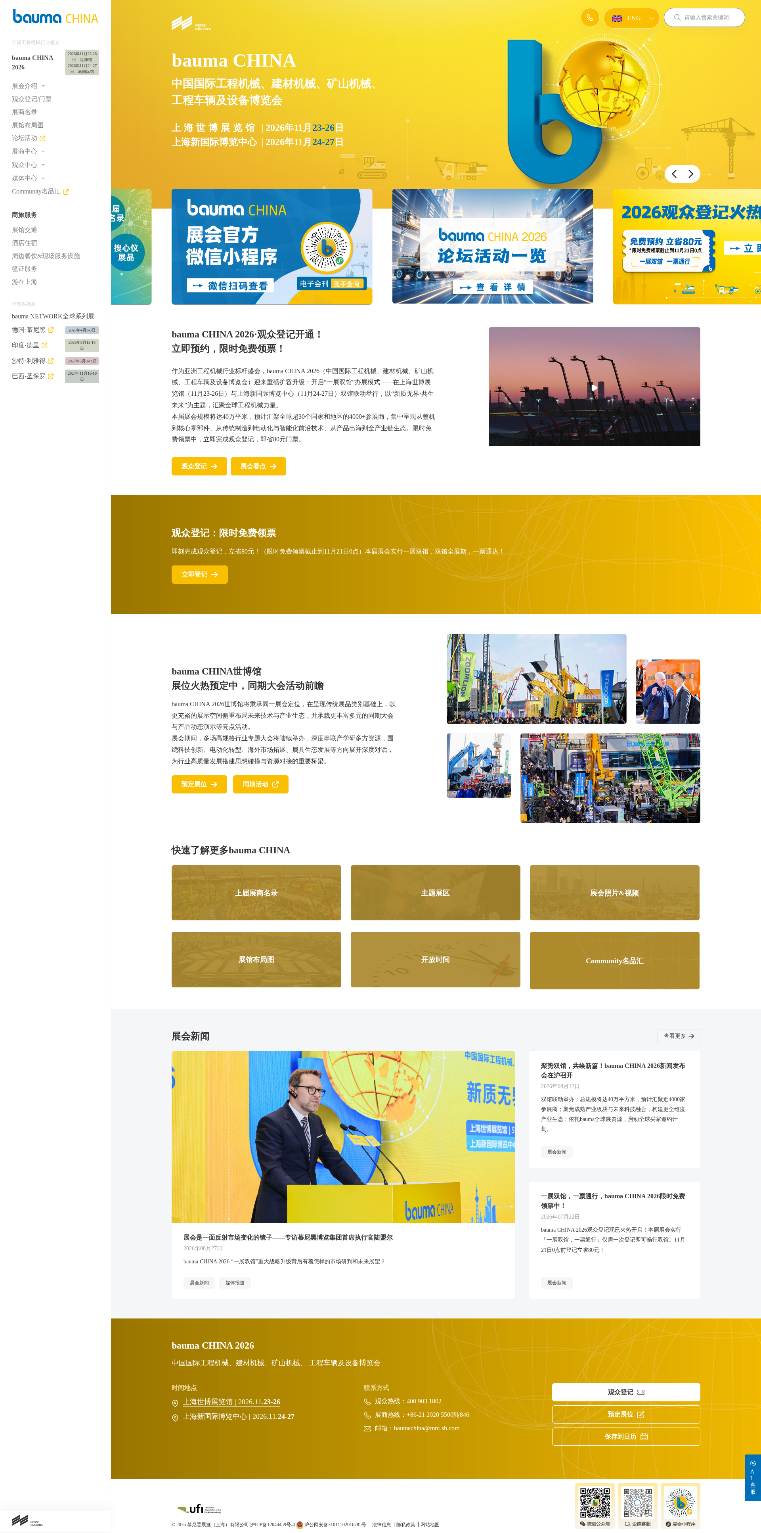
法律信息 (382, 1524)
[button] (674, 174)
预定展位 (194, 784)
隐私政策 (406, 1524)
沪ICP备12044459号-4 (272, 1524)
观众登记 (194, 466)
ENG (633, 18)
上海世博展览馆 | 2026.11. (231, 1402)
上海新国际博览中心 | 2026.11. (238, 1416)
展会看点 (253, 466)
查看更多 (675, 1036)
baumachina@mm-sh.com (426, 1428)
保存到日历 (621, 1436)
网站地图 (430, 1524)
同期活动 (255, 784)
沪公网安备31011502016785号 (334, 1524)
